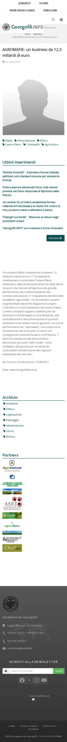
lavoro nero (13, 144)
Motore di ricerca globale (22, 10)
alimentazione (26, 140)
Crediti (11, 725)
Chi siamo (43, 3)
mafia (8, 140)
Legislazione (13, 414)
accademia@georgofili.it (20, 648)
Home (27, 34)
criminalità (32, 144)
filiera (43, 140)
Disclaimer (33, 729)
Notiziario (37, 34)
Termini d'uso (49, 725)
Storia (9, 431)
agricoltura (51, 144)
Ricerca (10, 436)
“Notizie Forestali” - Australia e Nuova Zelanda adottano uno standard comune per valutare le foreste (31, 176)
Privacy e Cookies (28, 725)
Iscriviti (58, 670)
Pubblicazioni (50, 10)
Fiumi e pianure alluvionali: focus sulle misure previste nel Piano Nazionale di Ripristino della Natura (30, 191)
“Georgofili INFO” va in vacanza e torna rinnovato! (32, 228)
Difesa (10, 409)
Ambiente (12, 403)
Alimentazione (15, 425)
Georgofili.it (24, 3)
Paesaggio (12, 420)
